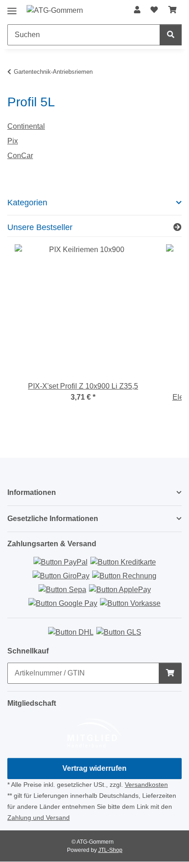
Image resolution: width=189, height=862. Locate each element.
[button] (137, 10)
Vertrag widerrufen (94, 768)
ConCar (20, 155)
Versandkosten (146, 784)
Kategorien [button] (27, 202)
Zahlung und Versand (38, 817)
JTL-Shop (110, 850)
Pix (12, 141)
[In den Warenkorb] (170, 673)
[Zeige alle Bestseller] (177, 228)
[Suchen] (171, 34)
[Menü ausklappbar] (12, 7)
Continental (26, 126)
